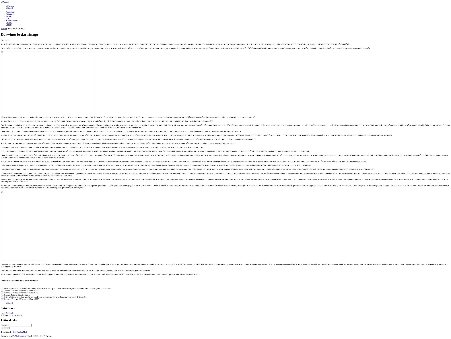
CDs (7, 18)
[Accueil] (5, 2)
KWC (36, 336)
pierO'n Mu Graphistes (17, 336)
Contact (8, 25)
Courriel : (5, 325)
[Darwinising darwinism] (9, 303)
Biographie (10, 14)
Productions (10, 12)
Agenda (9, 16)
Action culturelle (12, 20)
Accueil (4, 29)
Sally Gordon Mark (20, 332)
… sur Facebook (7, 313)
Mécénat (9, 23)
